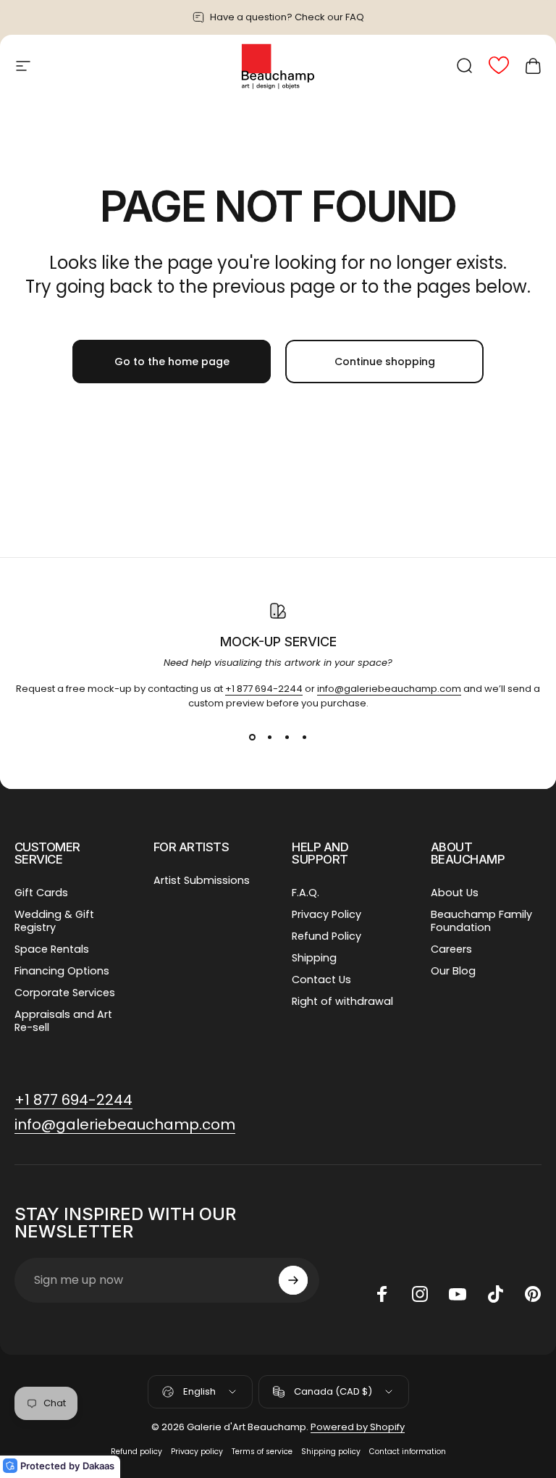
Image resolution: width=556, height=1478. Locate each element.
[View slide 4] (304, 737)
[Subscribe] (293, 1280)
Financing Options (61, 970)
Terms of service (262, 1451)
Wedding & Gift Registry (54, 921)
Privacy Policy (326, 914)
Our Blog (453, 970)
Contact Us (321, 979)
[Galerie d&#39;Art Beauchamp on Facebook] (382, 1294)
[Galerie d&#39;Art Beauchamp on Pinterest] (533, 1294)
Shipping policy (331, 1451)
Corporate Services (64, 992)
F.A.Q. (305, 892)
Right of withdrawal (342, 1001)
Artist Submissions (201, 880)
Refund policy (136, 1451)
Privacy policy (197, 1451)
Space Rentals (51, 949)
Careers (451, 949)
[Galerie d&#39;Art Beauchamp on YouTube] (457, 1294)
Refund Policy (326, 936)
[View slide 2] (269, 737)
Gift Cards (41, 892)
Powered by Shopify (358, 1427)
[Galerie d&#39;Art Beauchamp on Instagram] (420, 1294)
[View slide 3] (286, 737)
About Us (455, 892)
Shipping (314, 957)
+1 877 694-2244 (264, 689)
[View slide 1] (252, 737)
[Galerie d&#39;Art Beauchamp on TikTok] (495, 1294)
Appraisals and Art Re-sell (63, 1021)
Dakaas (98, 1465)
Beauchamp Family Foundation (481, 921)
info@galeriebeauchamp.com (389, 689)
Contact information (407, 1451)
